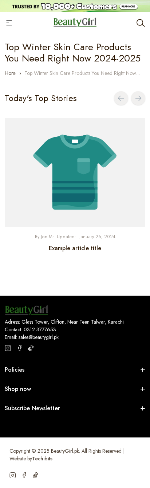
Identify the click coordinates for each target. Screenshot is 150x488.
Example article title (75, 248)
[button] (121, 98)
